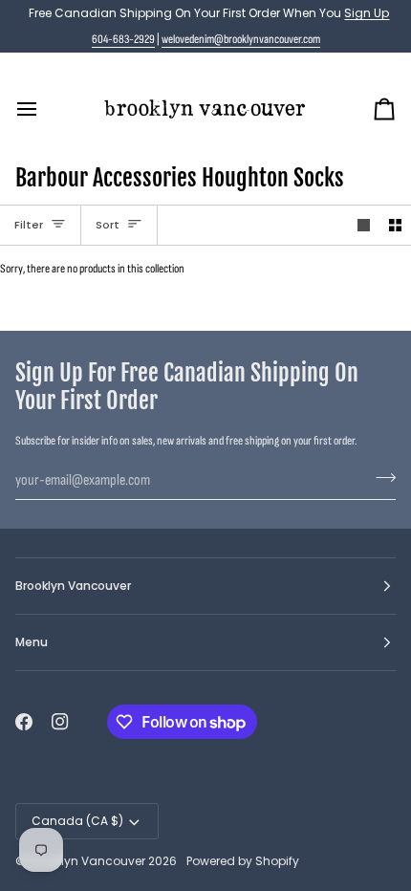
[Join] (380, 478)
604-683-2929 (123, 39)
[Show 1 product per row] (363, 225)
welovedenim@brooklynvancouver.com (241, 39)
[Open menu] (44, 108)
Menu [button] (31, 642)
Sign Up (366, 13)
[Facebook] (23, 721)
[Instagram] (60, 721)
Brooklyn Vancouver (87, 861)
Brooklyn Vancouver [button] (73, 585)
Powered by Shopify (242, 861)
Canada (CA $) (77, 821)
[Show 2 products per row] (395, 225)
